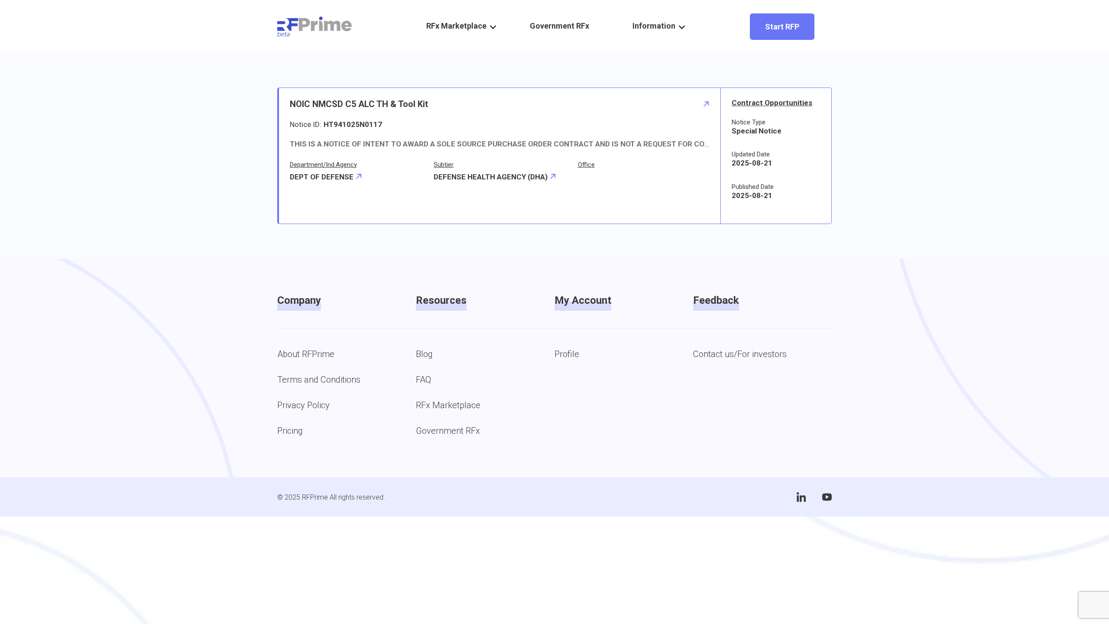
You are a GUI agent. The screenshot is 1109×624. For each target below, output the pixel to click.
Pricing (290, 431)
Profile (566, 354)
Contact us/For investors (740, 354)
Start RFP (782, 26)
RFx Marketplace (448, 405)
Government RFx (559, 25)
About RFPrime (305, 354)
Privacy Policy (303, 405)
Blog (424, 354)
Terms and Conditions (318, 379)
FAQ (423, 379)
